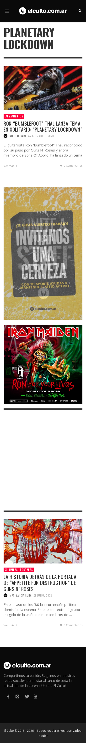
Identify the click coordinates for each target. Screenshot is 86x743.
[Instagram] (17, 697)
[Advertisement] (43, 460)
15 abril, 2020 (44, 136)
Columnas (11, 570)
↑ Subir (43, 735)
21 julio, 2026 (42, 595)
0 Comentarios (72, 165)
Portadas (26, 570)
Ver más (9, 166)
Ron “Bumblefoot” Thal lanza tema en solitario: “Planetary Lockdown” (43, 126)
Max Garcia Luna (21, 595)
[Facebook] (8, 697)
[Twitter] (26, 697)
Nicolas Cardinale (21, 136)
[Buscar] (7, 11)
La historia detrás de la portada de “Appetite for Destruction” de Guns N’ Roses (40, 582)
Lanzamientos (14, 116)
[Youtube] (35, 697)
